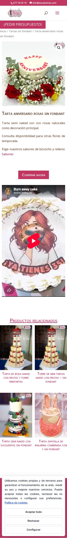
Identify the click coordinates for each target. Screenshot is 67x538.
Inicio (3, 31)
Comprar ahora (33, 174)
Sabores (7, 154)
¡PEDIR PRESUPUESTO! (23, 24)
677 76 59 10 (20, 2)
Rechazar (33, 520)
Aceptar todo (33, 511)
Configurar (34, 529)
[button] (58, 47)
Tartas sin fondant (20, 31)
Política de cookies (16, 502)
